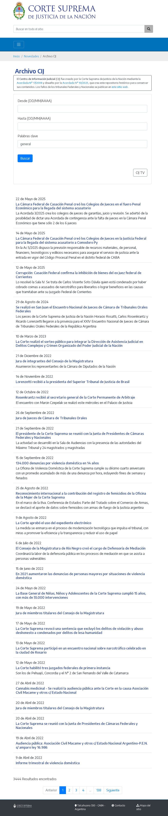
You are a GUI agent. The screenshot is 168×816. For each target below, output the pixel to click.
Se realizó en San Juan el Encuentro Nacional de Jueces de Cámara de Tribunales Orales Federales (82, 309)
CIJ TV (140, 173)
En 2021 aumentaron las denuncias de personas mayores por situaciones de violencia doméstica (80, 576)
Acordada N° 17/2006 (29, 82)
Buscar (25, 158)
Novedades (31, 56)
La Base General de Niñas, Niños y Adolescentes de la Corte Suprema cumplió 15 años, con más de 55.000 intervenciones (81, 595)
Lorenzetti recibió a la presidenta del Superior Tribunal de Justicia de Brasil (72, 382)
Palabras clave (28, 136)
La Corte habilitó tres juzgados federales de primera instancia (63, 668)
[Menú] (19, 44)
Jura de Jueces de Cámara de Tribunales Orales (51, 418)
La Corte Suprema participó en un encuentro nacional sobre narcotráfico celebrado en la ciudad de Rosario (81, 650)
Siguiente (112, 790)
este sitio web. (120, 86)
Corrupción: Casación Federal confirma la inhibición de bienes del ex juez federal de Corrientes (78, 275)
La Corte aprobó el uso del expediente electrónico (53, 523)
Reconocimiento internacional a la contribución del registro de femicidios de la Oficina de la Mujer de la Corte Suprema (81, 495)
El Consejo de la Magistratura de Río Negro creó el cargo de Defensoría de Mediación (80, 548)
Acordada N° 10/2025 (75, 82)
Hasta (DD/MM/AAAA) (34, 118)
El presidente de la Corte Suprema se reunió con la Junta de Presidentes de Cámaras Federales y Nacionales (80, 435)
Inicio (16, 56)
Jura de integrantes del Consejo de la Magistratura (54, 361)
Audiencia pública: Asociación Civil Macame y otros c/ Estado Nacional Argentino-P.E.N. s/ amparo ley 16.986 (82, 745)
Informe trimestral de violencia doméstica (48, 763)
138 (98, 790)
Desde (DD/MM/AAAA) (35, 101)
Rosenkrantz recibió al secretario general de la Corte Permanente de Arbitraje (75, 397)
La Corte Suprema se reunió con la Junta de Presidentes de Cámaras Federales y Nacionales (77, 725)
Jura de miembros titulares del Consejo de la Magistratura (60, 613)
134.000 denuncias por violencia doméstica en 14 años (57, 463)
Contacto (120, 805)
